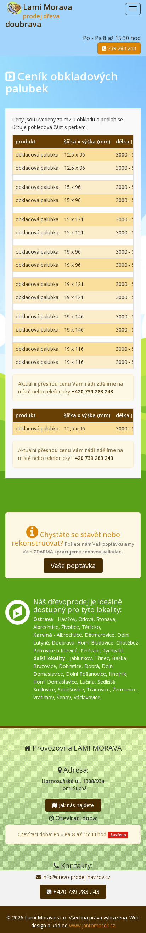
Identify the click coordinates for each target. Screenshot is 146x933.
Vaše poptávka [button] (73, 565)
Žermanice (125, 689)
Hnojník (117, 673)
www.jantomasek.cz (92, 925)
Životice (70, 627)
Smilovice (44, 689)
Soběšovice (71, 689)
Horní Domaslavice (55, 681)
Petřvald (90, 650)
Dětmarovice (99, 634)
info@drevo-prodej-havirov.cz (75, 877)
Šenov (64, 697)
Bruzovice (44, 666)
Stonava (105, 619)
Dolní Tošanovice (86, 673)
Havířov (66, 619)
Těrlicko (91, 627)
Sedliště (106, 681)
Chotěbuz (127, 642)
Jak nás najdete (75, 805)
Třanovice (98, 689)
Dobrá (91, 666)
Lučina (87, 681)
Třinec (102, 658)
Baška (119, 658)
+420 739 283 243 (75, 892)
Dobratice (70, 666)
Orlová (86, 619)
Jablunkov (81, 658)
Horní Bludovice (95, 642)
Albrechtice (45, 627)
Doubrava (63, 642)
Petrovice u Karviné (55, 650)
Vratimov (43, 697)
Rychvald (112, 650)
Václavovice (87, 697)
